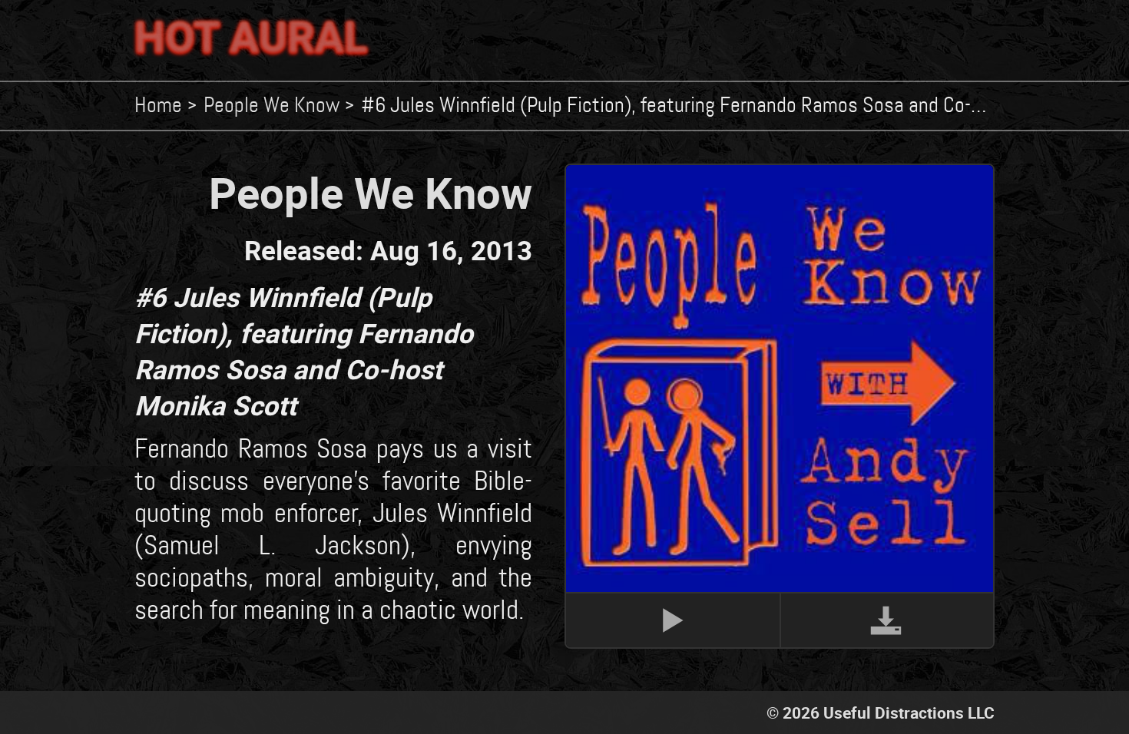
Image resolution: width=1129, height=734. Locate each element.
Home (158, 106)
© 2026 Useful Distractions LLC (880, 712)
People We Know (271, 106)
